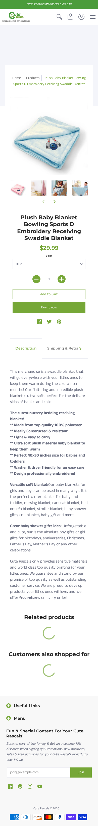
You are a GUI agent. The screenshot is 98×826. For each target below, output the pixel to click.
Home (16, 78)
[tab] (26, 348)
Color (49, 256)
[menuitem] (59, 17)
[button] (59, 17)
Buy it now (49, 307)
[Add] (62, 279)
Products (32, 78)
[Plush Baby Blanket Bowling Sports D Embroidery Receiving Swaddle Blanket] (59, 188)
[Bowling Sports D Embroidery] (18, 188)
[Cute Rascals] (16, 17)
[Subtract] (36, 279)
